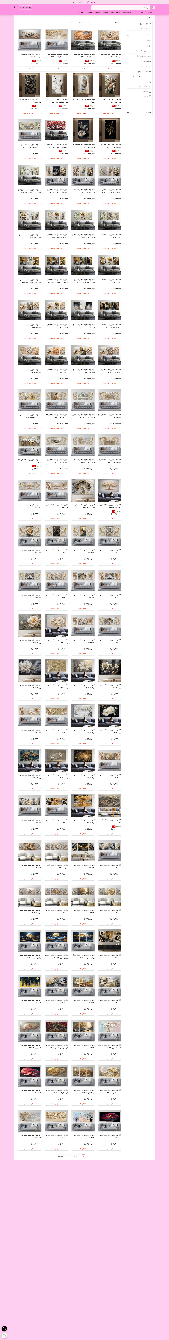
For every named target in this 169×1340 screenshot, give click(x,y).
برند (149, 82)
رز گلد (146, 96)
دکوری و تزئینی (145, 66)
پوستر (149, 46)
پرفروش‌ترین (95, 23)
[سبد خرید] (15, 7)
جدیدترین (86, 23)
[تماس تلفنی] (4, 1328)
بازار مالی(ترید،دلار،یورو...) (142, 77)
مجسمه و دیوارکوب (144, 71)
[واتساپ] (4, 1335)
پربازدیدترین (104, 23)
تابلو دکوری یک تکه (143, 56)
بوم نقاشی (147, 40)
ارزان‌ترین (79, 23)
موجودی (148, 112)
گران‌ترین (71, 23)
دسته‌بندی (147, 35)
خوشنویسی (147, 61)
